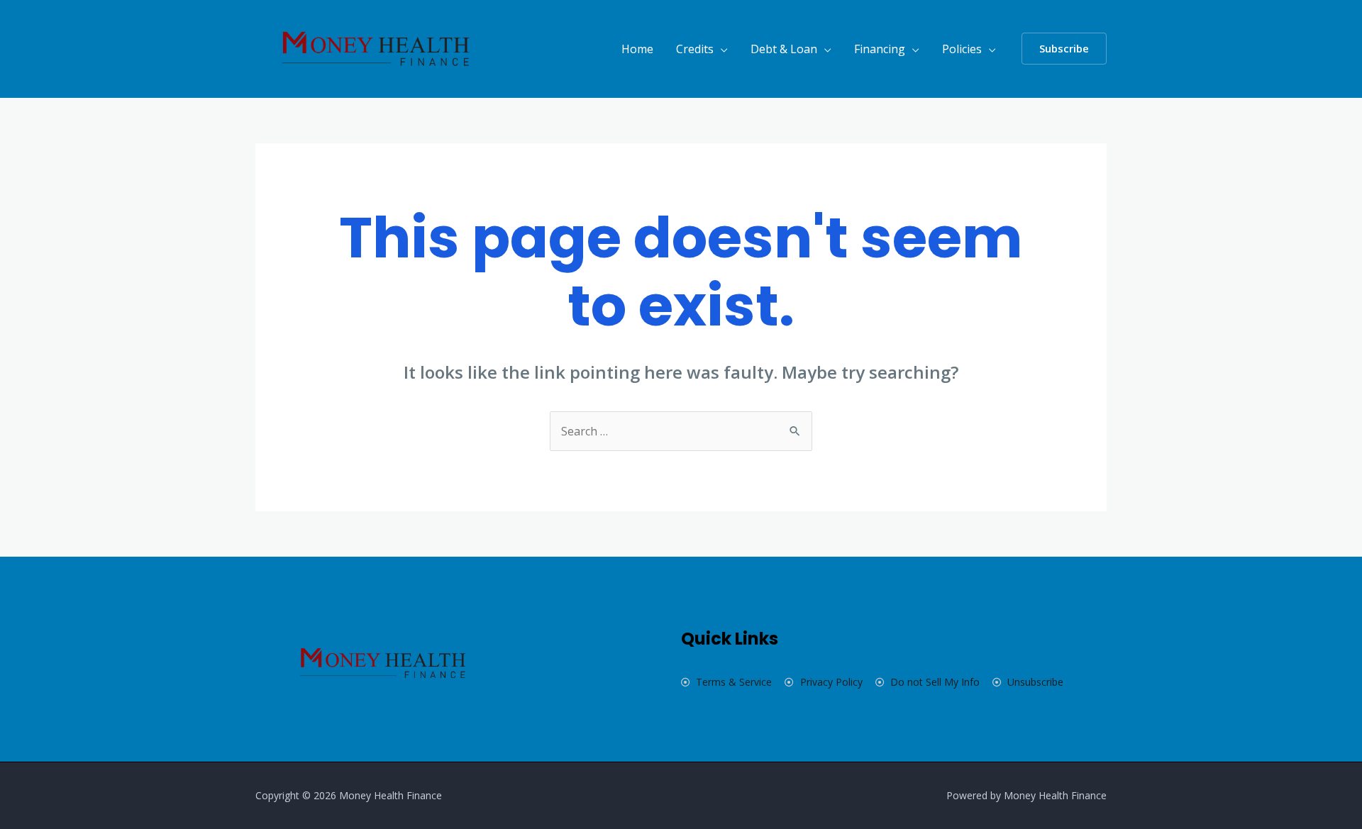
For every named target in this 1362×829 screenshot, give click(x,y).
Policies (962, 49)
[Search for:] (681, 431)
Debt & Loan (784, 49)
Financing (879, 49)
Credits (695, 49)
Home (637, 49)
